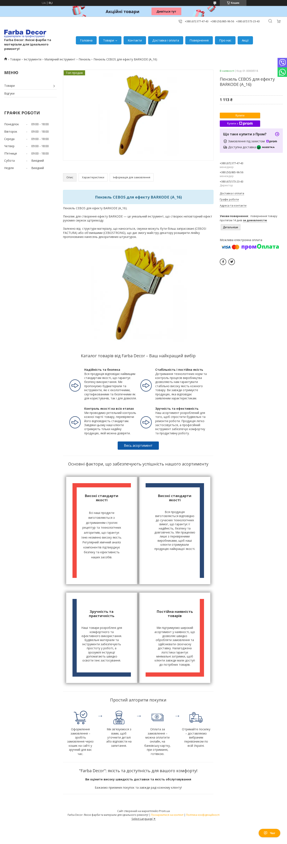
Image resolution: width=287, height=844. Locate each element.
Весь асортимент (138, 445)
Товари (108, 40)
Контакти (135, 40)
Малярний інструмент (59, 59)
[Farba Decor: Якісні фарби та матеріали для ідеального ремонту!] (25, 34)
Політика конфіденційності (203, 815)
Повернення (199, 40)
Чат (272, 833)
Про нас (225, 40)
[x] (231, 262)
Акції (245, 40)
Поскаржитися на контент (167, 815)
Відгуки (9, 93)
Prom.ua (164, 811)
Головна (86, 40)
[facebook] (223, 262)
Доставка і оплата (165, 40)
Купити (240, 115)
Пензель (85, 59)
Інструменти (32, 59)
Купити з (232, 123)
